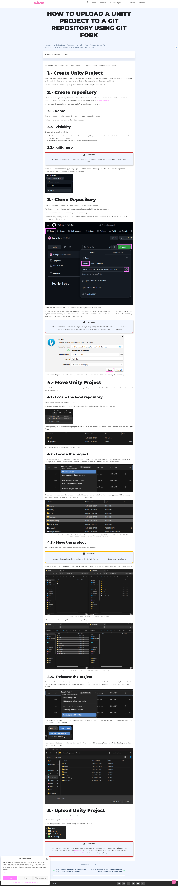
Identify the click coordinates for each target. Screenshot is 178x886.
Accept (10, 878)
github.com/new (103, 100)
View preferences (40, 878)
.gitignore (77, 850)
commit (64, 820)
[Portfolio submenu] (106, 2)
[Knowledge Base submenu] (125, 2)
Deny (25, 878)
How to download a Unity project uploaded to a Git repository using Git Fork (71, 870)
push (71, 820)
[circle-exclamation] (84, 553)
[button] (47, 859)
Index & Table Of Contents (57, 55)
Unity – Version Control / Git (95, 45)
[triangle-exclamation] (84, 154)
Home (47, 45)
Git (81, 45)
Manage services (8, 872)
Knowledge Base (58, 45)
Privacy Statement (26, 882)
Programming (72, 45)
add (82, 853)
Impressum (35, 882)
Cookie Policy (16, 882)
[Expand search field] (87, 3)
